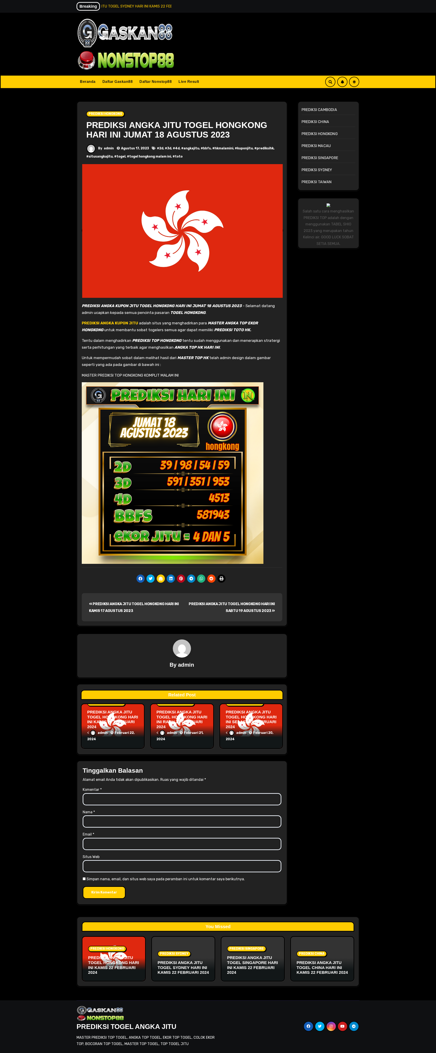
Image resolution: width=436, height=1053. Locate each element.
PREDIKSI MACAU (316, 146)
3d (169, 148)
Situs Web (91, 857)
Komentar (92, 789)
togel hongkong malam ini (150, 156)
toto (179, 156)
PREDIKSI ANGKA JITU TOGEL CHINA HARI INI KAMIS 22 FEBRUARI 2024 (322, 967)
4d (177, 148)
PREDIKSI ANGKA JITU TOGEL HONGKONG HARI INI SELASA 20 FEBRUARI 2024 (251, 719)
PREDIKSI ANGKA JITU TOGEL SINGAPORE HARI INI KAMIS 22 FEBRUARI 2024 (252, 965)
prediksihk (265, 148)
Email (88, 834)
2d (161, 148)
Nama (89, 812)
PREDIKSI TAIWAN (317, 182)
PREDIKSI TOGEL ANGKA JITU (126, 1026)
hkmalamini (224, 148)
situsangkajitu (101, 156)
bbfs (207, 148)
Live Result (188, 82)
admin (109, 148)
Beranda (88, 82)
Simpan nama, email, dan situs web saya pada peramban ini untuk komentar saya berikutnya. (166, 879)
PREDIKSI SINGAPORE (320, 158)
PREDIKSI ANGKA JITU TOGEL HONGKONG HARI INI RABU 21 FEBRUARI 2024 (181, 719)
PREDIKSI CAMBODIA (319, 110)
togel (120, 156)
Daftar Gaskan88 (117, 82)
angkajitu (191, 148)
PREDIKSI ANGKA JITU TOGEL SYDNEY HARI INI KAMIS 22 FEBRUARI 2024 (183, 967)
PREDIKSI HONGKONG (105, 114)
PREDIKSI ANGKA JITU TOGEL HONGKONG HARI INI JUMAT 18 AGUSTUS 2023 (176, 129)
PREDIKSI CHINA (315, 122)
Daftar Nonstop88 (155, 82)
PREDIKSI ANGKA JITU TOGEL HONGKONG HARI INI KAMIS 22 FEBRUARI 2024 (112, 719)
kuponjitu (245, 148)
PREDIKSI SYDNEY (317, 170)
